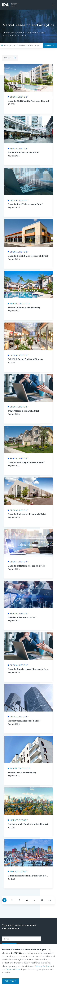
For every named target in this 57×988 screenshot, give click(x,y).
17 (42, 900)
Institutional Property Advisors (10, 5)
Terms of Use (13, 969)
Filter (7, 58)
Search (48, 45)
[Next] (49, 900)
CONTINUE (10, 981)
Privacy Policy (41, 966)
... (34, 900)
